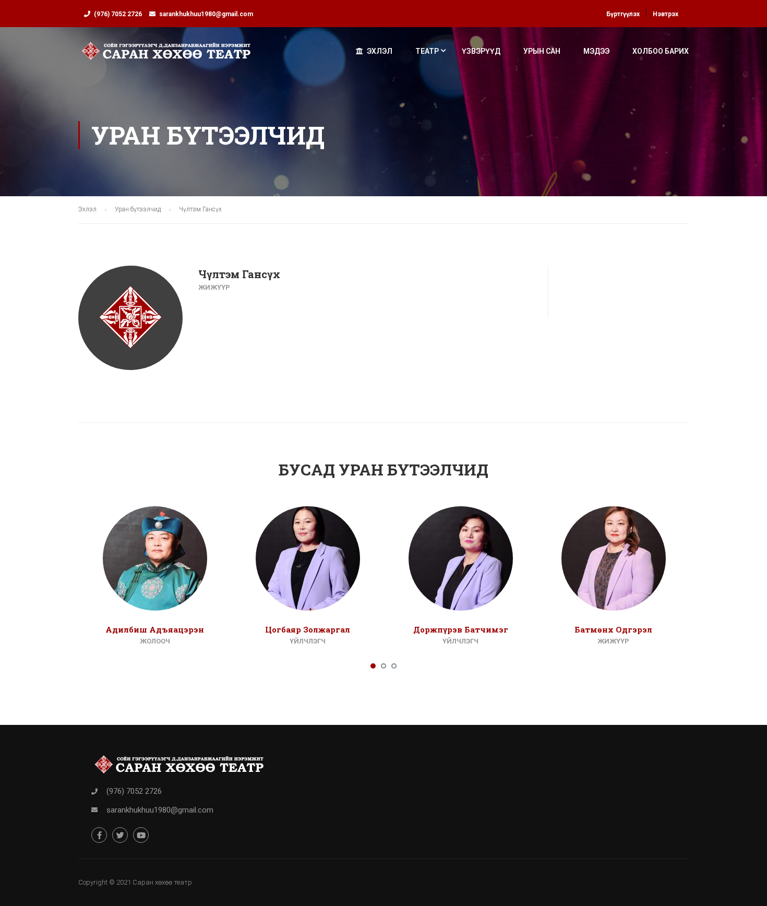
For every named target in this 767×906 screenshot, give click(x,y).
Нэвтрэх (665, 14)
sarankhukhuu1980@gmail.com (206, 14)
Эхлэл (379, 51)
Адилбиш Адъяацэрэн (154, 629)
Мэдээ (596, 51)
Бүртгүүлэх (623, 14)
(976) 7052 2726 (118, 14)
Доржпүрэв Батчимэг (460, 629)
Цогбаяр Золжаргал (307, 629)
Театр (427, 51)
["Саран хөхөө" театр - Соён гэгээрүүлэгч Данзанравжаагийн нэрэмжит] (166, 55)
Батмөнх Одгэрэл (613, 629)
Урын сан (541, 51)
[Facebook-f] (99, 835)
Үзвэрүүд (481, 51)
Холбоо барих (660, 51)
